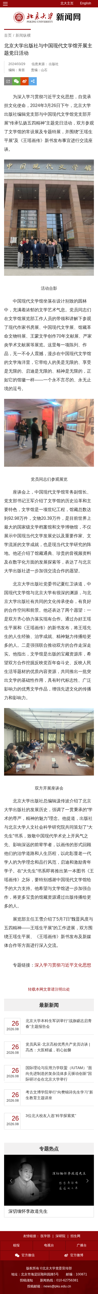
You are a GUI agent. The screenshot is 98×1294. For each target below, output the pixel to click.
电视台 (49, 1245)
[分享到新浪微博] (24, 81)
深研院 (60, 1236)
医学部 (45, 1236)
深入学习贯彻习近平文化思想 (63, 965)
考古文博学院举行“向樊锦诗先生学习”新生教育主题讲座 (59, 1095)
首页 (8, 35)
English (85, 3)
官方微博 (76, 1255)
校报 (16, 1245)
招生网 (75, 1236)
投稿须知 (26, 1280)
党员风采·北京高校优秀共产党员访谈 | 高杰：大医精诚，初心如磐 (58, 1047)
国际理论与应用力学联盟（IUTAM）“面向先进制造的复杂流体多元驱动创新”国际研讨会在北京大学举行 (59, 1073)
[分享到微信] (16, 81)
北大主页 (67, 3)
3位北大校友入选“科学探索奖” (51, 1115)
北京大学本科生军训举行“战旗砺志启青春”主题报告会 (59, 1024)
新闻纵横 (23, 35)
